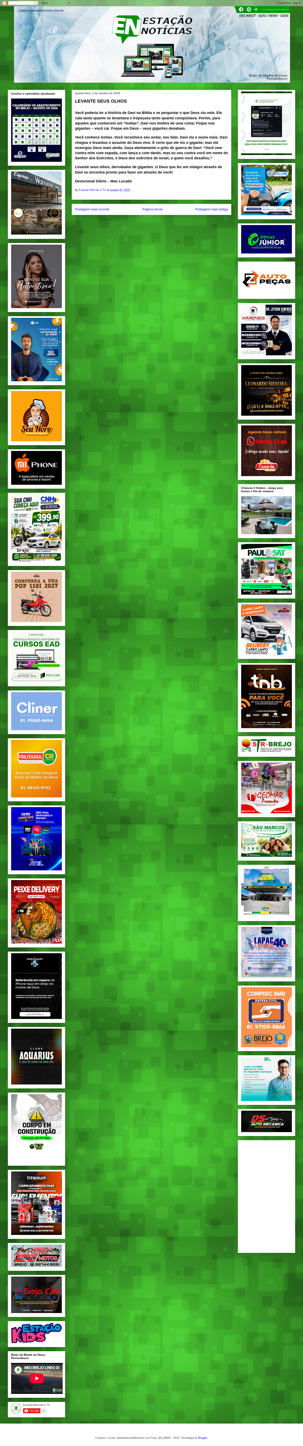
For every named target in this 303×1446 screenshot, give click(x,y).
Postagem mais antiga (211, 209)
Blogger (202, 1437)
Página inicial (152, 209)
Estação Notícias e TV (93, 189)
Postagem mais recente (92, 209)
